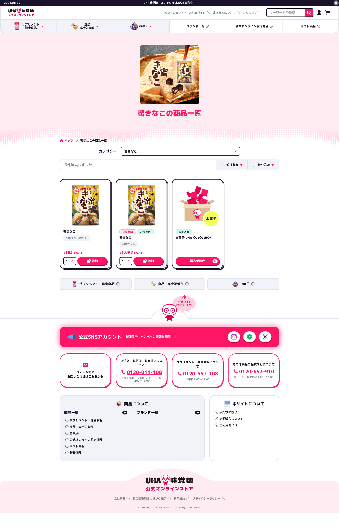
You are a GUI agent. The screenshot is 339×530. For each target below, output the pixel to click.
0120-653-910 (256, 371)
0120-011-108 (144, 372)
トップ (68, 140)
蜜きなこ (69, 231)
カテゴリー (108, 151)
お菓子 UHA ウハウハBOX (194, 238)
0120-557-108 (200, 373)
